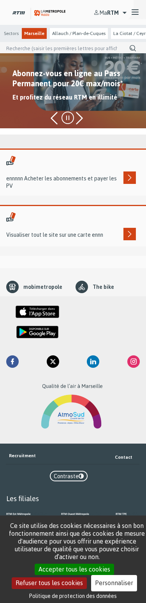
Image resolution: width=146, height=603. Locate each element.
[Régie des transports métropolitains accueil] (18, 12)
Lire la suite (25, 110)
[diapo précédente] (55, 118)
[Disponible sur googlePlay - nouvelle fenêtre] (37, 332)
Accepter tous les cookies (74, 569)
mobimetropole (42, 286)
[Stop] (68, 118)
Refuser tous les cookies (49, 583)
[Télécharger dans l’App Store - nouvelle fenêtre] (37, 312)
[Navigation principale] (135, 12)
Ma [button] (109, 12)
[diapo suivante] (78, 118)
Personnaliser (114, 583)
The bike (103, 286)
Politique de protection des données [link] (73, 596)
